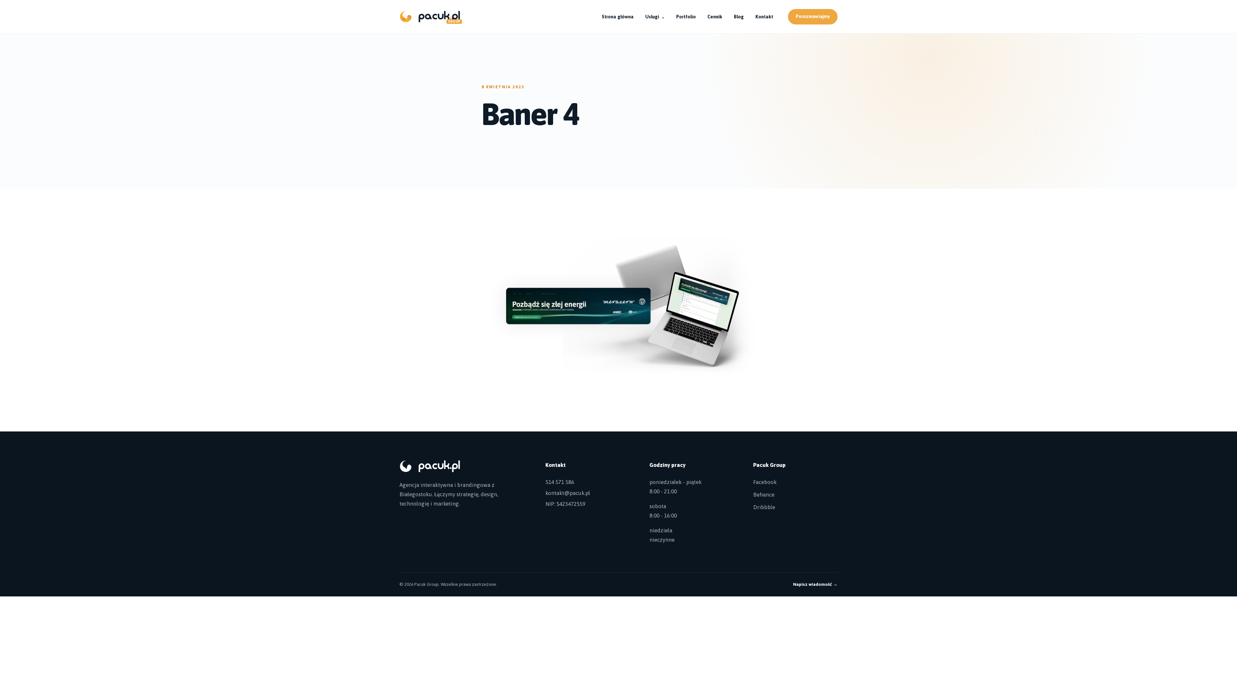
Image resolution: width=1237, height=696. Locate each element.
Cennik (714, 16)
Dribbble (764, 507)
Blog (739, 16)
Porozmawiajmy (813, 16)
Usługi (655, 16)
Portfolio (686, 16)
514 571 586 (559, 482)
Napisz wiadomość (815, 584)
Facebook (765, 482)
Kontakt (764, 16)
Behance (763, 494)
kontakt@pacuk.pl (567, 493)
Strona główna (618, 16)
